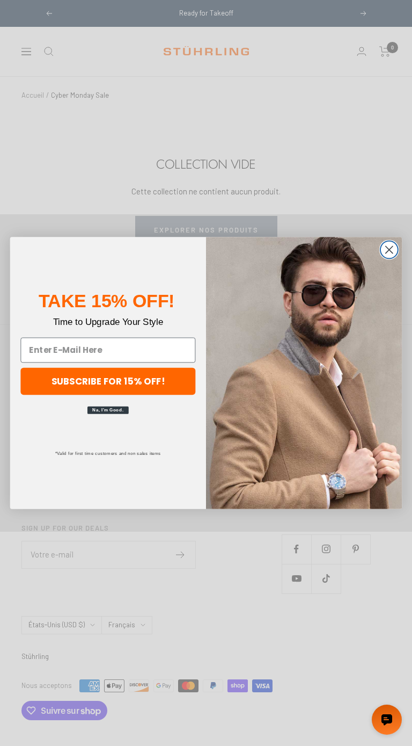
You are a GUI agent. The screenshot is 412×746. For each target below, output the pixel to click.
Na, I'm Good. (107, 409)
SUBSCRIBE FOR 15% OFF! (108, 380)
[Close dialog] (389, 250)
